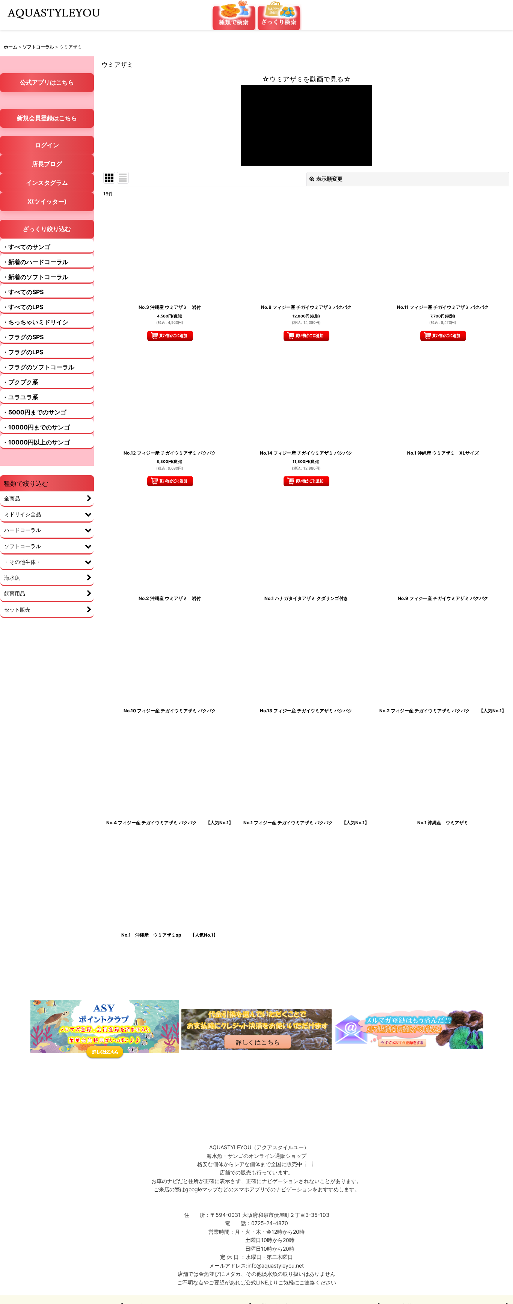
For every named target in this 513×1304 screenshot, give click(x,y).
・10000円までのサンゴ (36, 427)
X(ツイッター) (47, 201)
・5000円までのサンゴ (34, 412)
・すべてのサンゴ (26, 247)
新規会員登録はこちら (47, 118)
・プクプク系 (20, 382)
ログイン (47, 145)
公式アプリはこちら (47, 82)
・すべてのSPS (23, 292)
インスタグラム (47, 182)
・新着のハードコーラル (35, 262)
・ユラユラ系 (20, 397)
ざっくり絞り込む (47, 229)
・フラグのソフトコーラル (38, 367)
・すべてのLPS (22, 307)
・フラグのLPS (22, 352)
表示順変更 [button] (329, 178)
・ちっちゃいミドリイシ (35, 322)
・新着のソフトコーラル (35, 277)
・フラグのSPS (23, 337)
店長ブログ (47, 164)
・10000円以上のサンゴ (36, 442)
